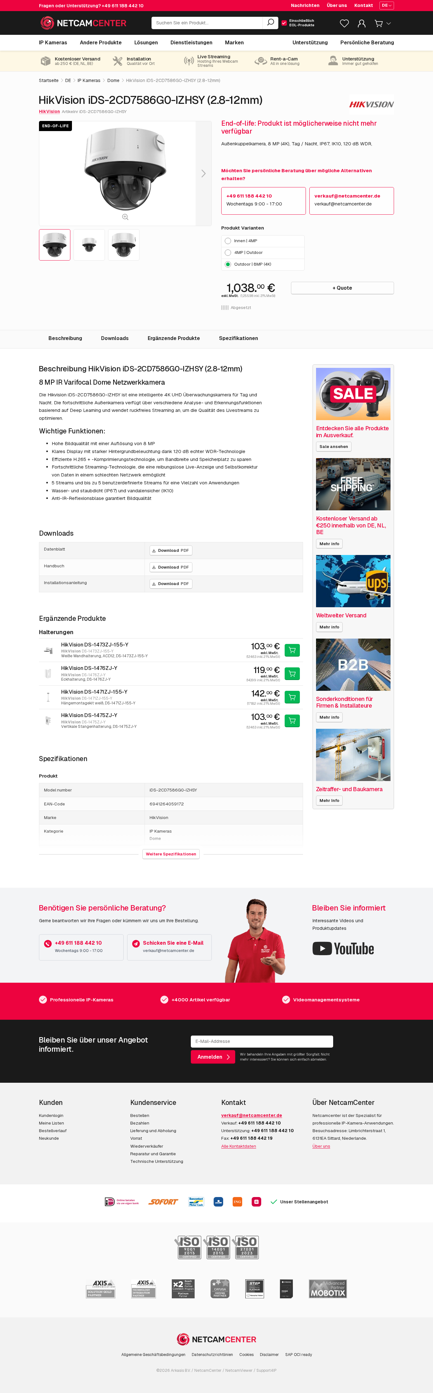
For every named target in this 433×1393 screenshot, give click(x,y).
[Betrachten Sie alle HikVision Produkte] (371, 104)
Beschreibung (65, 338)
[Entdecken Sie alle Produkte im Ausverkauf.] (353, 394)
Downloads (115, 338)
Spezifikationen (238, 338)
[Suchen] (270, 23)
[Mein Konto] (362, 25)
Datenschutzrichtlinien (212, 1354)
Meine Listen (51, 1123)
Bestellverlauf (53, 1130)
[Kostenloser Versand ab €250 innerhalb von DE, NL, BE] (353, 484)
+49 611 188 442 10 (123, 6)
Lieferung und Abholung (153, 1130)
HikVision (49, 111)
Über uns (337, 5)
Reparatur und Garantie (153, 1154)
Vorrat (136, 1138)
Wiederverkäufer (146, 1146)
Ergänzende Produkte (174, 338)
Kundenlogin (51, 1115)
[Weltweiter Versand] (353, 581)
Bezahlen (139, 1123)
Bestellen (139, 1115)
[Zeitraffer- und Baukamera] (353, 755)
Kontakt (363, 5)
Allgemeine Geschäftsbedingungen (153, 1354)
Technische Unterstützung (156, 1161)
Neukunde (49, 1138)
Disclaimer (269, 1354)
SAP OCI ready (298, 1354)
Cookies (246, 1354)
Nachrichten (305, 5)
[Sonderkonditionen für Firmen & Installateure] (353, 665)
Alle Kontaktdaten (238, 1146)
